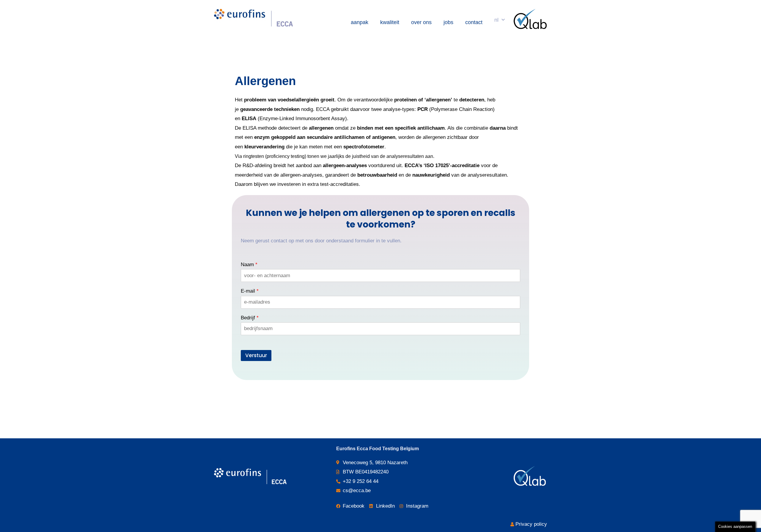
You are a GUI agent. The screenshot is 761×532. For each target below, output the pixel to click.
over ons (421, 22)
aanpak (359, 22)
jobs (448, 22)
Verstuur (256, 355)
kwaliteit (389, 22)
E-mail (250, 291)
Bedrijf (250, 318)
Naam (249, 264)
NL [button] (496, 20)
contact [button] (473, 22)
